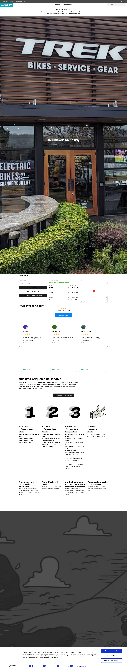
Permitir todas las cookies (112, 650)
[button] (94, 291)
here (79, 13)
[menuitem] (57, 5)
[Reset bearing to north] (106, 301)
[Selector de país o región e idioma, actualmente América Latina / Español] (121, 1)
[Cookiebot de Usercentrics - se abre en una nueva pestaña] (12, 666)
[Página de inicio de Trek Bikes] (4, 1)
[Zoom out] (106, 299)
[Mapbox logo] (83, 302)
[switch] (45, 666)
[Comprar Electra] (12, 1)
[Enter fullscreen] (106, 283)
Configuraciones (81, 666)
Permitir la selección (111, 655)
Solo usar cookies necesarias (111, 660)
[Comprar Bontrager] (20, 1)
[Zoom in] (106, 297)
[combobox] (116, 4)
